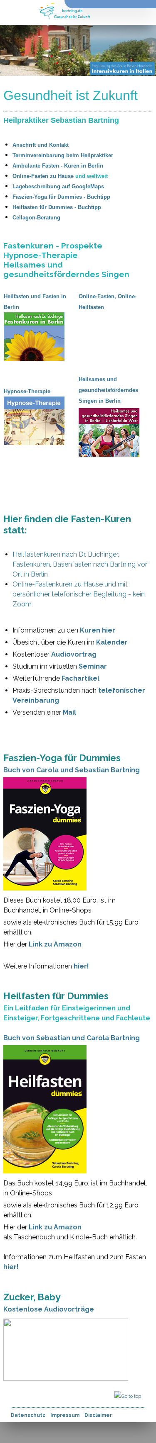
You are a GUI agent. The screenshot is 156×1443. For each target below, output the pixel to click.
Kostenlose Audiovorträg (46, 1309)
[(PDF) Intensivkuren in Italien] (143, 413)
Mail (69, 712)
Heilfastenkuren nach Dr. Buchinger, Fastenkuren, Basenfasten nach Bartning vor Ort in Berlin (79, 564)
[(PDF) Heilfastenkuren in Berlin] (68, 317)
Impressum (64, 1415)
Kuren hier (97, 630)
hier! (81, 966)
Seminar (93, 666)
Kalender (112, 642)
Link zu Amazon (55, 944)
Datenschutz (28, 1415)
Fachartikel (80, 678)
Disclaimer (98, 1415)
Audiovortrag (74, 654)
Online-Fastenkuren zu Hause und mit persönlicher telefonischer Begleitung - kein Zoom (78, 594)
